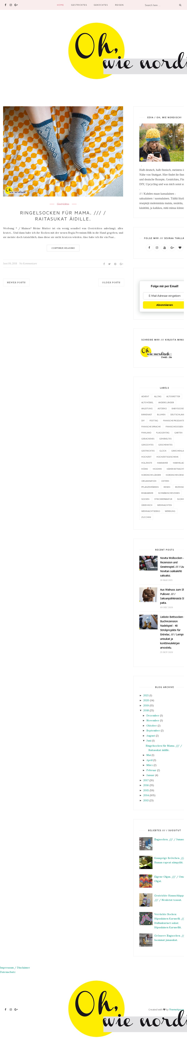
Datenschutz (8, 972)
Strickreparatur (163, 499)
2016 (146, 785)
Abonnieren (164, 305)
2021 (146, 695)
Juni (148, 740)
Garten (178, 432)
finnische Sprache (151, 426)
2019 (146, 705)
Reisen (119, 4)
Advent (145, 396)
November (152, 720)
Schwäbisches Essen (169, 493)
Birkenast (146, 414)
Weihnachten (164, 505)
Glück (162, 451)
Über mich (146, 505)
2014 (146, 795)
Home (60, 4)
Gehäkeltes (165, 438)
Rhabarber (147, 493)
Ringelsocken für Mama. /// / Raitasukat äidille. (63, 216)
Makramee (162, 463)
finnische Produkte (173, 420)
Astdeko (162, 408)
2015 (146, 790)
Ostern (165, 481)
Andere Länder (166, 402)
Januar (150, 775)
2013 (146, 800)
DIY (143, 420)
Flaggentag (162, 432)
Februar (151, 770)
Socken (145, 499)
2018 (146, 710)
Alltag (157, 396)
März (149, 765)
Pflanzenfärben (150, 487)
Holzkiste (146, 463)
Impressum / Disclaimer (15, 967)
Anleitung (147, 408)
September (153, 730)
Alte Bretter (173, 396)
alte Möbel (147, 402)
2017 (146, 780)
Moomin (157, 469)
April (149, 760)
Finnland (146, 432)
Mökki (144, 469)
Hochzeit (146, 457)
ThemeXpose (176, 1009)
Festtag (154, 420)
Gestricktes (79, 4)
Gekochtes (101, 4)
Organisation (148, 481)
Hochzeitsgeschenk (167, 457)
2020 (146, 700)
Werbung (170, 511)
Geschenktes (165, 444)
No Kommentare (28, 263)
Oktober (151, 725)
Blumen (161, 414)
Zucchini (146, 517)
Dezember (152, 715)
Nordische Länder (151, 475)
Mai (148, 755)
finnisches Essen (174, 426)
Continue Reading (63, 248)
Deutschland (177, 414)
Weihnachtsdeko (150, 511)
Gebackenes (147, 438)
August (150, 735)
